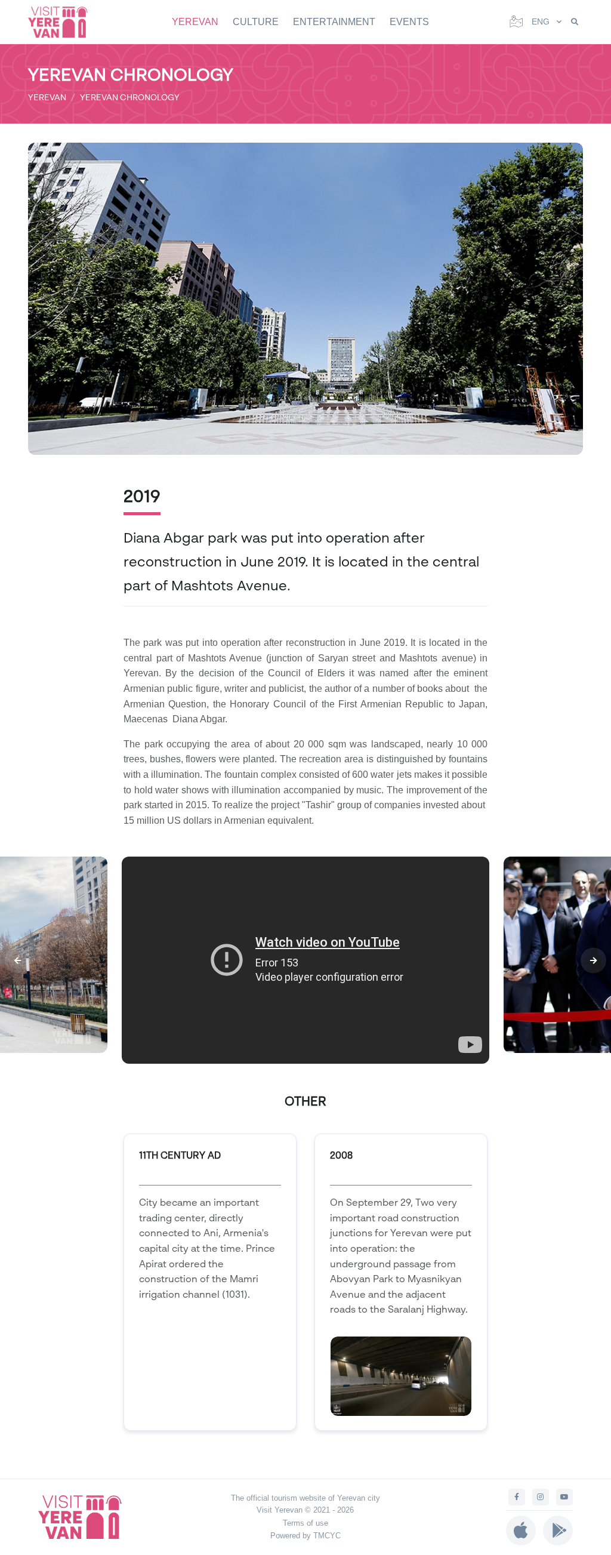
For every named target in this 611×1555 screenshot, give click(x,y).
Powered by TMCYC (305, 1535)
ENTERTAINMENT (334, 22)
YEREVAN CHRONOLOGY (130, 97)
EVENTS (409, 22)
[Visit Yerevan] (64, 22)
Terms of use (305, 1523)
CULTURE (256, 22)
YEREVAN (195, 22)
